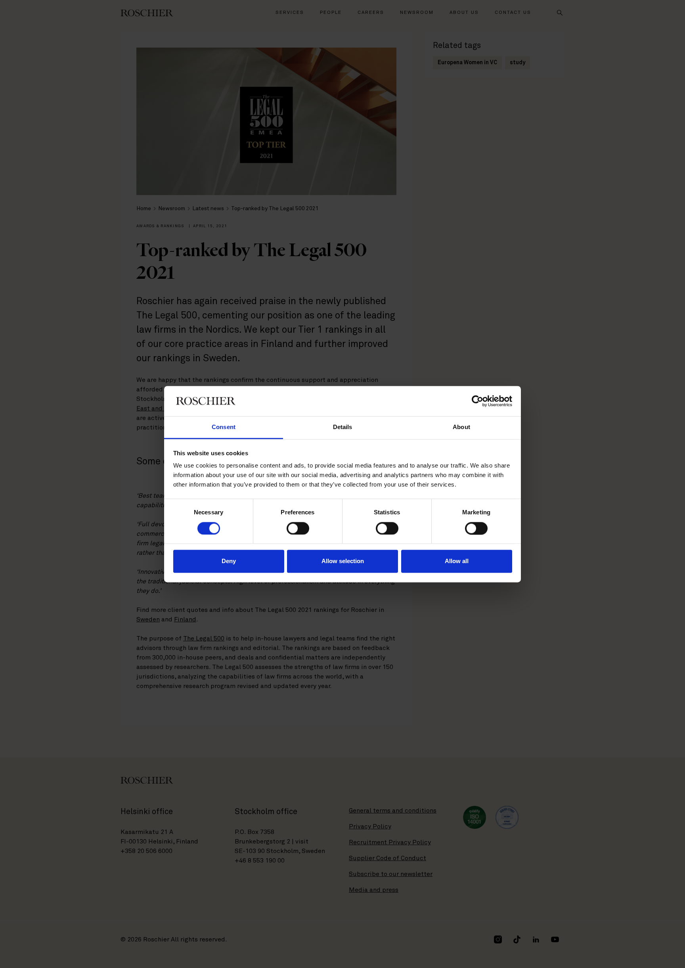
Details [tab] (342, 427)
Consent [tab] (223, 427)
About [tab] (461, 427)
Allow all (457, 561)
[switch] (298, 528)
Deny (229, 561)
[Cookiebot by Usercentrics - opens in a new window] (477, 401)
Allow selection (342, 561)
